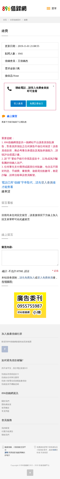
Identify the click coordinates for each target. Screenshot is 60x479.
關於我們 (5, 401)
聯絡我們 (5, 435)
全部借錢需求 (15, 20)
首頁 (5, 20)
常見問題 (5, 411)
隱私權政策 (6, 404)
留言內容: (7, 247)
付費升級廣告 (7, 431)
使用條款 (5, 408)
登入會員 (18, 103)
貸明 (6, 452)
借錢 (54, 450)
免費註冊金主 (36, 103)
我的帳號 (5, 428)
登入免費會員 (45, 277)
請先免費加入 (27, 277)
